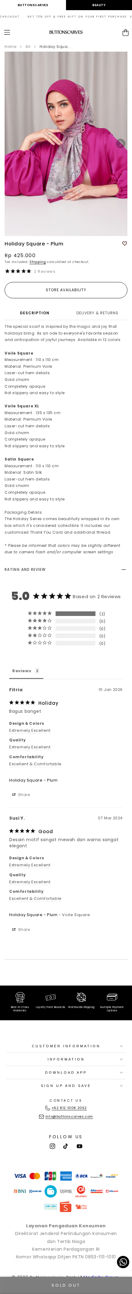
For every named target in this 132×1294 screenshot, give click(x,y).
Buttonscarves (33, 5)
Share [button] (23, 794)
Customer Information (66, 1046)
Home (10, 46)
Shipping (37, 262)
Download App (66, 1072)
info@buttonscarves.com (69, 1116)
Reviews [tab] (21, 671)
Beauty (99, 5)
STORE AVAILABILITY (66, 289)
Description (34, 313)
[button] (7, 32)
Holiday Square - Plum (33, 780)
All (27, 46)
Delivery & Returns (97, 313)
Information (66, 1059)
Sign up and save (66, 1086)
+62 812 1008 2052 (69, 1107)
